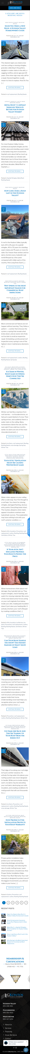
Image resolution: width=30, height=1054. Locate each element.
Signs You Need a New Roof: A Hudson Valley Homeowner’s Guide (15, 28)
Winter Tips (22, 369)
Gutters (9, 815)
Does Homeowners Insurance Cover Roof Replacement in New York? (17, 922)
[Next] (26, 902)
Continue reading (15, 87)
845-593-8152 (8, 1012)
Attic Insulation (10, 454)
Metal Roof (21, 101)
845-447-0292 (8, 1019)
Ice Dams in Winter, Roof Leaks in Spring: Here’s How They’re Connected (15, 375)
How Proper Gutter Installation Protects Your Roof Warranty (15, 822)
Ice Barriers (21, 542)
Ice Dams (8, 367)
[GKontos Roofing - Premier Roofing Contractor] (15, 3)
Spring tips (13, 360)
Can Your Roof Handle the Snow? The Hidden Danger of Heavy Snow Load (15, 643)
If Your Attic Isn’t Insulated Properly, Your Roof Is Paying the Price (15, 552)
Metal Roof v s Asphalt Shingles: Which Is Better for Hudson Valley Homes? (15, 108)
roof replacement (11, 22)
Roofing (7, 282)
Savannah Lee (15, 37)
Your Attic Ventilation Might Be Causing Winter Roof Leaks (15, 462)
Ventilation (10, 458)
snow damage (14, 445)
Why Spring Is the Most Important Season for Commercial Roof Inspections (15, 289)
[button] (2, 2)
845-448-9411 (8, 1006)
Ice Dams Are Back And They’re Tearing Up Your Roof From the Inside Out (15, 734)
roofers (21, 281)
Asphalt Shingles (11, 101)
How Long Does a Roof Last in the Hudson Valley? (15, 193)
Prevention (21, 454)
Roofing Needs (19, 23)
